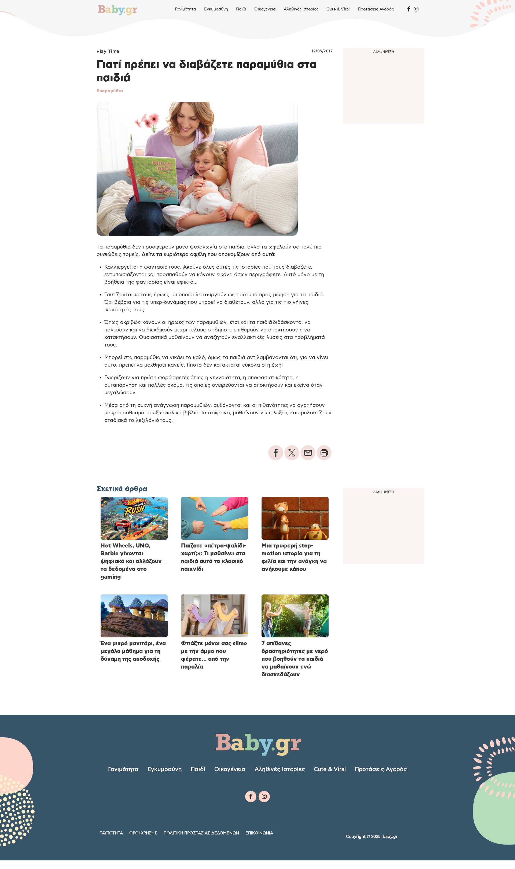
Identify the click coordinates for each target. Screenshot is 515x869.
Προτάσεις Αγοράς (376, 9)
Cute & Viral (338, 9)
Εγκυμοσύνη (216, 9)
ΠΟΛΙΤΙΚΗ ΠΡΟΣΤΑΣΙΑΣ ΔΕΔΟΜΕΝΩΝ (201, 833)
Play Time (108, 51)
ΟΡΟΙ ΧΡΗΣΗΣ (143, 833)
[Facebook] (408, 9)
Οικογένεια (265, 9)
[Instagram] (416, 9)
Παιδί (241, 9)
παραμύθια (111, 91)
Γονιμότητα (185, 9)
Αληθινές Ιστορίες (301, 9)
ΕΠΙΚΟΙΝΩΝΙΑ (259, 833)
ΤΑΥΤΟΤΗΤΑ (111, 833)
